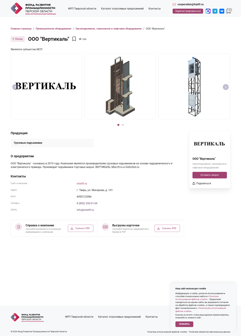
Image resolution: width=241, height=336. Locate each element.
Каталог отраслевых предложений (122, 8)
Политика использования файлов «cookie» (167, 332)
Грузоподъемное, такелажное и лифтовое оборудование (109, 28)
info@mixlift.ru (85, 209)
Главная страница (21, 28)
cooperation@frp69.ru (191, 4)
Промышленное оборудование (53, 28)
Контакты (155, 8)
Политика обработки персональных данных (209, 332)
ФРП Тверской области (82, 8)
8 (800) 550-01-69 (87, 203)
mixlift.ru (82, 183)
